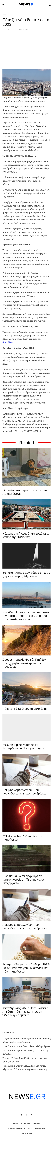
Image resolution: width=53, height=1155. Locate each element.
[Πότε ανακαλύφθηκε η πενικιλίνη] (26, 947)
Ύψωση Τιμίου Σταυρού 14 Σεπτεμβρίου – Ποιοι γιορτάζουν (23, 746)
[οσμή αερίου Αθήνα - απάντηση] (26, 815)
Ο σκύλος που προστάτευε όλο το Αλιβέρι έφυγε (24, 491)
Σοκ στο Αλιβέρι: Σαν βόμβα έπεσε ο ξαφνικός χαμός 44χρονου (26, 574)
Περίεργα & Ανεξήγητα (16, 1128)
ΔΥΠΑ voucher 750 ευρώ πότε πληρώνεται (22, 838)
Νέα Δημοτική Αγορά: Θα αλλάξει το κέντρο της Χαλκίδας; (25, 535)
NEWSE (5, 15)
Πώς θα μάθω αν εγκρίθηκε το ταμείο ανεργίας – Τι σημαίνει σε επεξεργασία (23, 879)
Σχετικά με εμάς (27, 1133)
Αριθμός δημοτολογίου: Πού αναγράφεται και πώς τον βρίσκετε (25, 926)
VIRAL (30, 1128)
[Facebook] (21, 1114)
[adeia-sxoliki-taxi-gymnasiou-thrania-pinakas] (26, 990)
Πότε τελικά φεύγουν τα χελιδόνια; (24, 708)
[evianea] (26, 858)
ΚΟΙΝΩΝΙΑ (36, 1123)
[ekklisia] (26, 727)
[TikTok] (31, 1114)
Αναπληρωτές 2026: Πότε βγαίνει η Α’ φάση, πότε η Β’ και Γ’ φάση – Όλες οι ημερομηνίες (25, 1011)
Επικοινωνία (40, 1128)
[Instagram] (26, 1114)
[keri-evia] (26, 556)
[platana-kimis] (26, 688)
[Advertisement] (20, 52)
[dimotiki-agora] (26, 514)
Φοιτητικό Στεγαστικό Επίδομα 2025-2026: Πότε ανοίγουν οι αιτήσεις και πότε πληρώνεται (26, 968)
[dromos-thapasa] (26, 640)
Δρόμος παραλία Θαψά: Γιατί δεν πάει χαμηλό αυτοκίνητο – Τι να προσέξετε (24, 663)
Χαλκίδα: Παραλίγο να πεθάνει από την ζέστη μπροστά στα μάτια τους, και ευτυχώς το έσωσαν (25, 616)
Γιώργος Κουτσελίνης (9, 30)
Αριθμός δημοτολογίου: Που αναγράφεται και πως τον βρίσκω (24, 791)
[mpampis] (26, 467)
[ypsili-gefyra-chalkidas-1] (26, 595)
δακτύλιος (7, 342)
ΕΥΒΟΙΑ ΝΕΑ (25, 1123)
